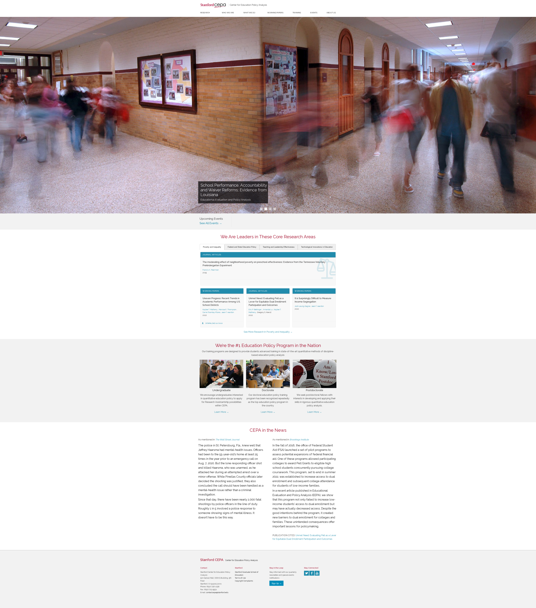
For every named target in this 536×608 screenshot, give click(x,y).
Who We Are (228, 13)
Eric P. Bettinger (255, 309)
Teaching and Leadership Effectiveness (279, 247)
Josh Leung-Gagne (302, 306)
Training (297, 13)
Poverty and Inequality (212, 247)
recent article (286, 490)
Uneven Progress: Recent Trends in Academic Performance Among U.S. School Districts (221, 301)
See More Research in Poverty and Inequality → (268, 332)
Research (205, 13)
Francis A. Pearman (211, 270)
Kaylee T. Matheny (210, 309)
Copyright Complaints (244, 581)
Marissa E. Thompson (227, 309)
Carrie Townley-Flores (211, 312)
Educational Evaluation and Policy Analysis (225, 199)
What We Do (249, 13)
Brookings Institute (299, 439)
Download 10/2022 (214, 323)
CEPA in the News (268, 430)
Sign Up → (276, 583)
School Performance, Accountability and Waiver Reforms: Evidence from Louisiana (233, 190)
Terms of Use (240, 578)
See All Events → (211, 223)
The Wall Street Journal (227, 439)
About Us (331, 13)
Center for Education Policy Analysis (248, 5)
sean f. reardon (228, 312)
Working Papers (275, 13)
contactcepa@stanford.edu (217, 592)
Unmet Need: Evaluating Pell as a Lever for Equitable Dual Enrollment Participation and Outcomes (267, 301)
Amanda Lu (268, 309)
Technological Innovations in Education (317, 247)
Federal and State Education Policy (242, 247)
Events (313, 13)
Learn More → (221, 412)
